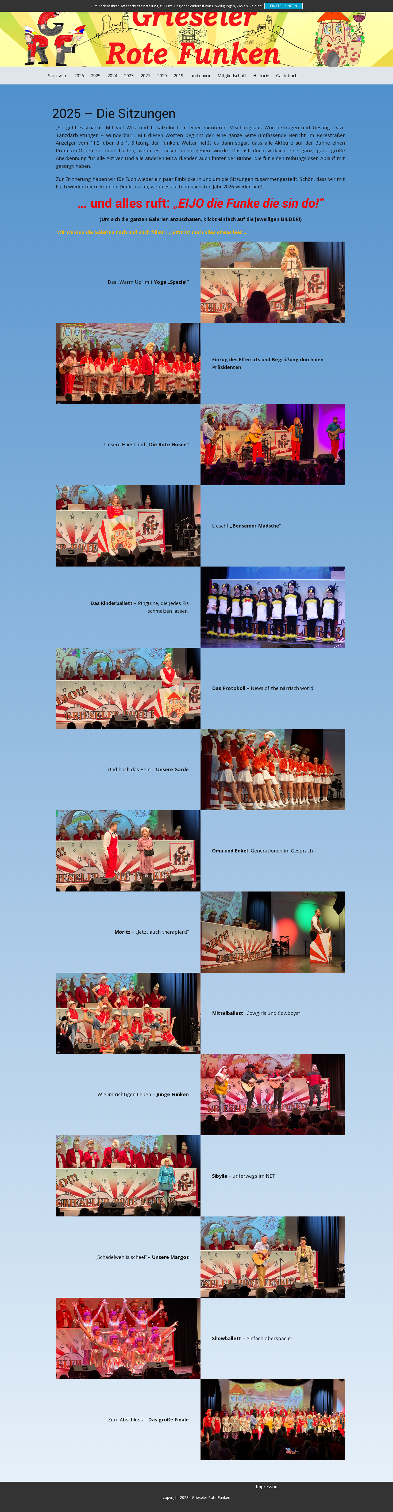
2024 (112, 76)
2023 (129, 76)
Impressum (267, 1487)
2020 (162, 76)
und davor (200, 76)
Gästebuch (287, 76)
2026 (79, 76)
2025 (96, 76)
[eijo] (40, 28)
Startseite (57, 76)
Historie (261, 76)
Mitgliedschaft (232, 76)
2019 (178, 76)
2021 (145, 76)
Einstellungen (283, 6)
